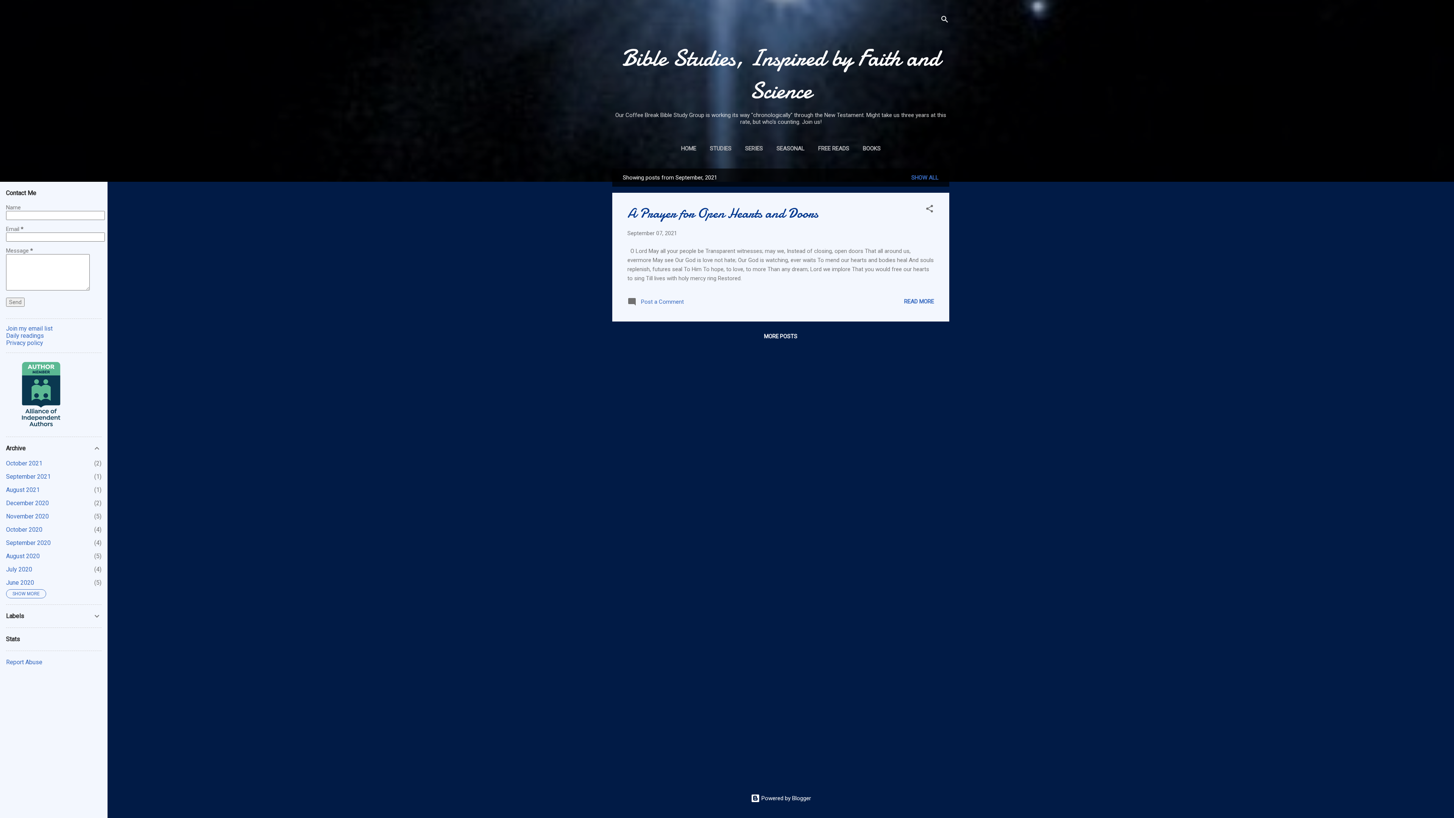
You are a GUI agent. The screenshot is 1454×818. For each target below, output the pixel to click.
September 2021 (28, 476)
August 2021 (23, 489)
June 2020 (20, 582)
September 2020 (28, 542)
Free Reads (833, 148)
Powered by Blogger (785, 798)
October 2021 (24, 463)
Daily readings (25, 335)
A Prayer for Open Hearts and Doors (722, 213)
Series (754, 148)
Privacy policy (24, 343)
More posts (780, 336)
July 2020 (19, 569)
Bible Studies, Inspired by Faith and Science (781, 74)
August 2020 (23, 556)
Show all (925, 177)
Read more (919, 301)
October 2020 (24, 529)
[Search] (944, 20)
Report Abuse (24, 662)
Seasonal (791, 148)
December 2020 (27, 503)
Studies (721, 148)
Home (688, 148)
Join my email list (29, 328)
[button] (929, 210)
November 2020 (27, 516)
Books (872, 148)
